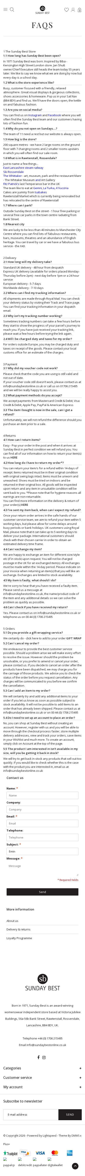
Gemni (37, 188)
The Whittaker (12, 176)
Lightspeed (49, 1135)
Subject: (14, 844)
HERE (13, 457)
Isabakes (41, 192)
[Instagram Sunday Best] (44, 1057)
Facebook (54, 115)
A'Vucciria (62, 188)
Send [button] (42, 892)
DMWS (75, 1135)
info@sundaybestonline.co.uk (23, 594)
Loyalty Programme (19, 938)
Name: (12, 788)
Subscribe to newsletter (22, 1101)
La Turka (48, 188)
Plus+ (6, 1144)
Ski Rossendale (13, 172)
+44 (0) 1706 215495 (50, 1038)
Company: (14, 802)
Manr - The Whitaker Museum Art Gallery (42, 178)
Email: (12, 816)
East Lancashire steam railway (23, 168)
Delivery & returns (19, 929)
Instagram (35, 115)
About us (12, 921)
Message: (14, 858)
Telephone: (15, 830)
